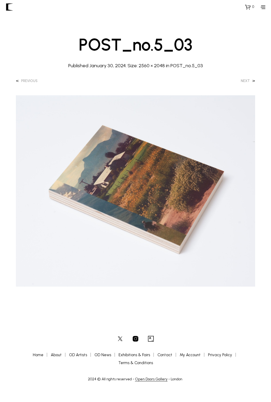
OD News (102, 355)
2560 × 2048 (152, 66)
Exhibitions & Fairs (134, 355)
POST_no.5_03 (186, 66)
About (56, 355)
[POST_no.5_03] (135, 190)
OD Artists (78, 355)
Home (38, 355)
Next (245, 81)
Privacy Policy (220, 355)
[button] (249, 7)
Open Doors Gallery (151, 379)
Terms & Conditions (135, 362)
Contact (164, 355)
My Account (190, 355)
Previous (29, 81)
